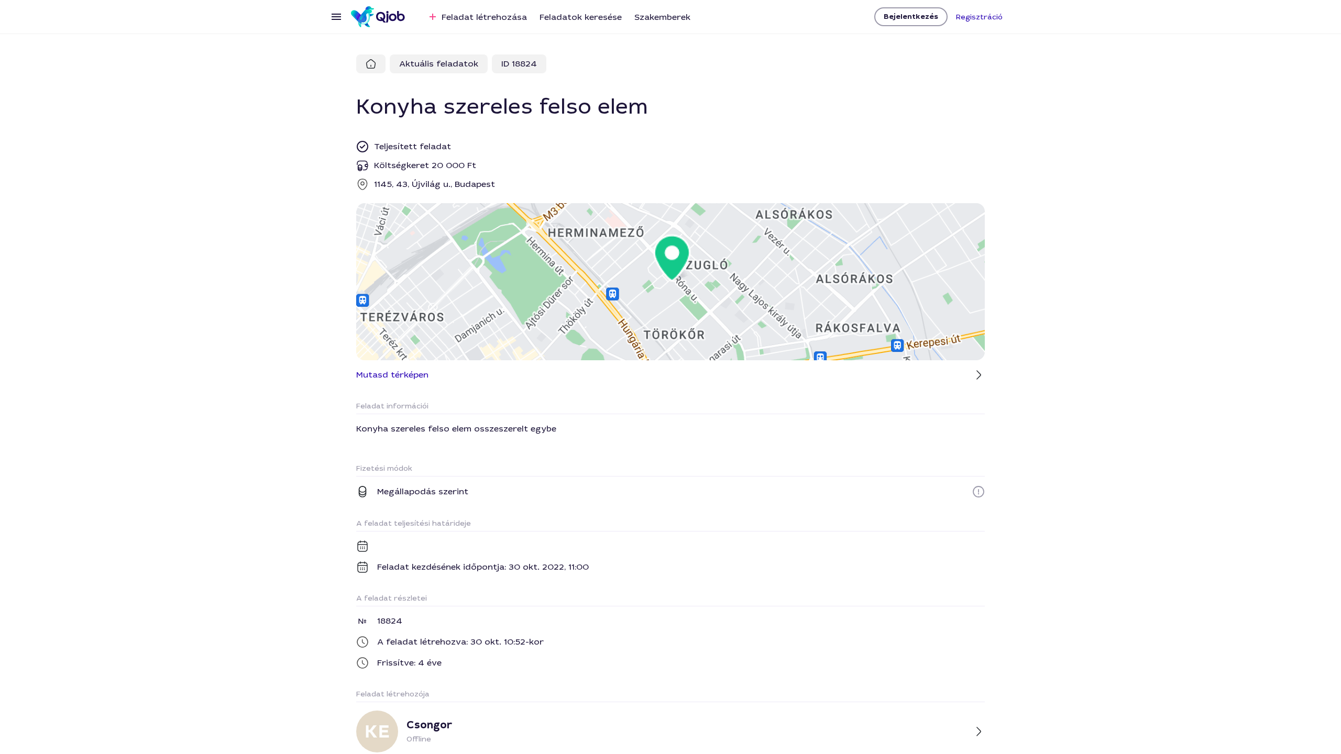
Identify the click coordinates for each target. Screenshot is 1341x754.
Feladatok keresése (581, 17)
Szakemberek (662, 17)
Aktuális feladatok (438, 63)
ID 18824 (519, 63)
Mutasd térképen (392, 374)
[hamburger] (336, 16)
